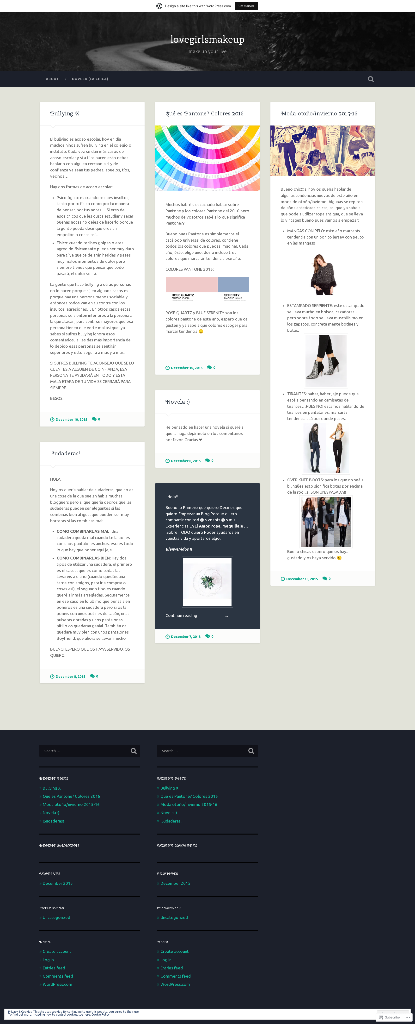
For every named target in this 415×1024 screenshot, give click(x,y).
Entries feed (54, 968)
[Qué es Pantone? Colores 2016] (207, 158)
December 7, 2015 (186, 637)
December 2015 (58, 883)
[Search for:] (89, 751)
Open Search (371, 79)
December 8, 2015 (186, 461)
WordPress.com (57, 984)
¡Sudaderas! (65, 453)
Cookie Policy (101, 1014)
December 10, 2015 (71, 419)
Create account (57, 951)
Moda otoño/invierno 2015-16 (319, 113)
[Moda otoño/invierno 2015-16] (322, 151)
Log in (48, 959)
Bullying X (64, 113)
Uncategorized (56, 917)
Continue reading (197, 615)
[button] (191, 291)
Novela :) (177, 401)
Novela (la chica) (90, 79)
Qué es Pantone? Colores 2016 (204, 113)
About (52, 79)
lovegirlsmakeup (207, 39)
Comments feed (58, 976)
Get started (246, 6)
